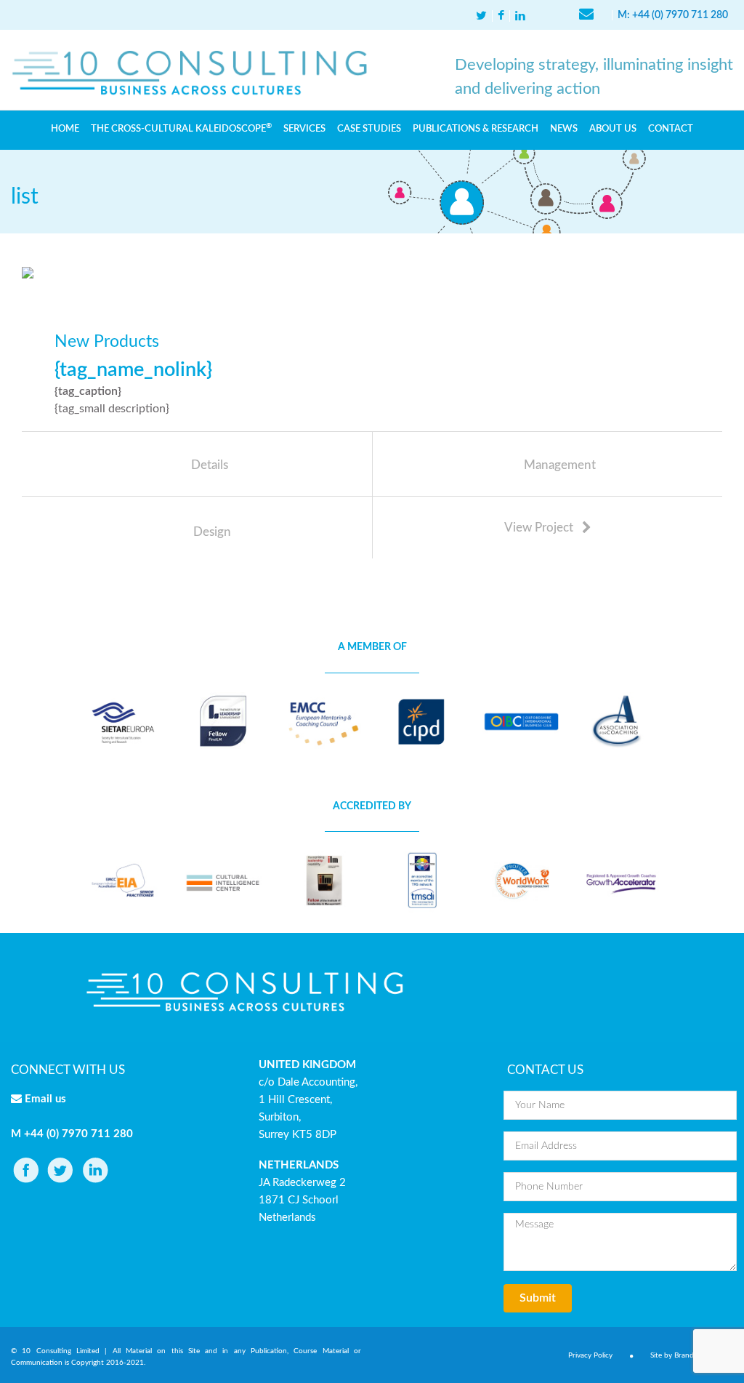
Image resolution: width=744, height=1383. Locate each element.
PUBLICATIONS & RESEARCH (475, 129)
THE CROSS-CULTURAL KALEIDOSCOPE (181, 128)
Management (560, 465)
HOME (65, 129)
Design (212, 532)
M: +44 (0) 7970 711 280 (673, 15)
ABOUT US (612, 129)
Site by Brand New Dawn (691, 1355)
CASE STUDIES (369, 129)
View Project (540, 527)
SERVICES (304, 129)
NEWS (564, 129)
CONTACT (670, 129)
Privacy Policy (590, 1355)
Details (209, 465)
